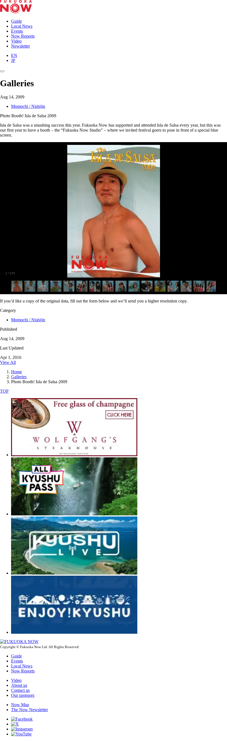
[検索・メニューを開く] (2, 71)
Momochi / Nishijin (28, 106)
